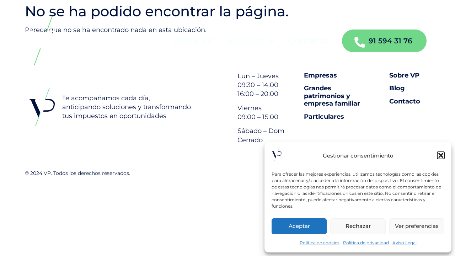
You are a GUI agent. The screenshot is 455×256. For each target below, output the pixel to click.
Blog (397, 88)
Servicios (246, 41)
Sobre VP (193, 41)
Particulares (324, 117)
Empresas (320, 75)
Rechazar (358, 226)
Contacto (308, 41)
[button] (440, 155)
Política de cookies (319, 242)
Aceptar (299, 226)
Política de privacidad (366, 242)
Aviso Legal (404, 242)
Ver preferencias (417, 226)
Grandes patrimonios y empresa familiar (332, 96)
